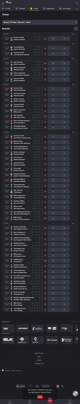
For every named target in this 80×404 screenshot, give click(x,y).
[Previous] (73, 322)
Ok (40, 397)
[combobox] (12, 371)
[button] (40, 34)
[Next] (77, 322)
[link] (13, 3)
